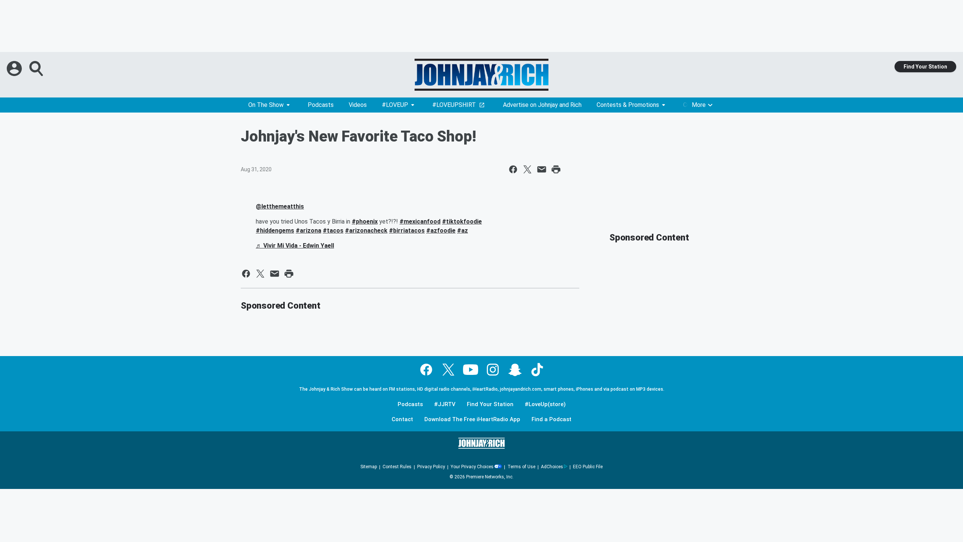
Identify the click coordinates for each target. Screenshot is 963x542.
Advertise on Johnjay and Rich (542, 104)
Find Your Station (925, 67)
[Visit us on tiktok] (537, 370)
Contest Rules (397, 466)
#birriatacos (407, 230)
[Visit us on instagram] (493, 370)
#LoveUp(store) (545, 404)
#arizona (308, 230)
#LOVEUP (395, 104)
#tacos (333, 230)
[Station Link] (481, 75)
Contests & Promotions (628, 104)
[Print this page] (556, 169)
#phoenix (365, 221)
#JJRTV (445, 404)
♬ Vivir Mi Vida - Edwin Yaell (295, 245)
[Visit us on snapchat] (515, 370)
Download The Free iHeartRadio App (472, 419)
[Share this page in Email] (541, 169)
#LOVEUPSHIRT (454, 104)
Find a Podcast (551, 419)
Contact (402, 419)
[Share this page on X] (527, 169)
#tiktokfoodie (462, 221)
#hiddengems (275, 230)
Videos (358, 104)
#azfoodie (441, 230)
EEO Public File (588, 466)
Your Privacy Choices (472, 466)
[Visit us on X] (448, 370)
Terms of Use (521, 466)
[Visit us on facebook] (426, 370)
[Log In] (15, 68)
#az (462, 230)
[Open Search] (36, 68)
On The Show (266, 104)
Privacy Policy (431, 466)
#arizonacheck (366, 230)
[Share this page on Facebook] (513, 169)
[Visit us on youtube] (470, 370)
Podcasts (321, 104)
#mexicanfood (419, 221)
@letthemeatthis (280, 206)
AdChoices (552, 466)
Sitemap (368, 466)
